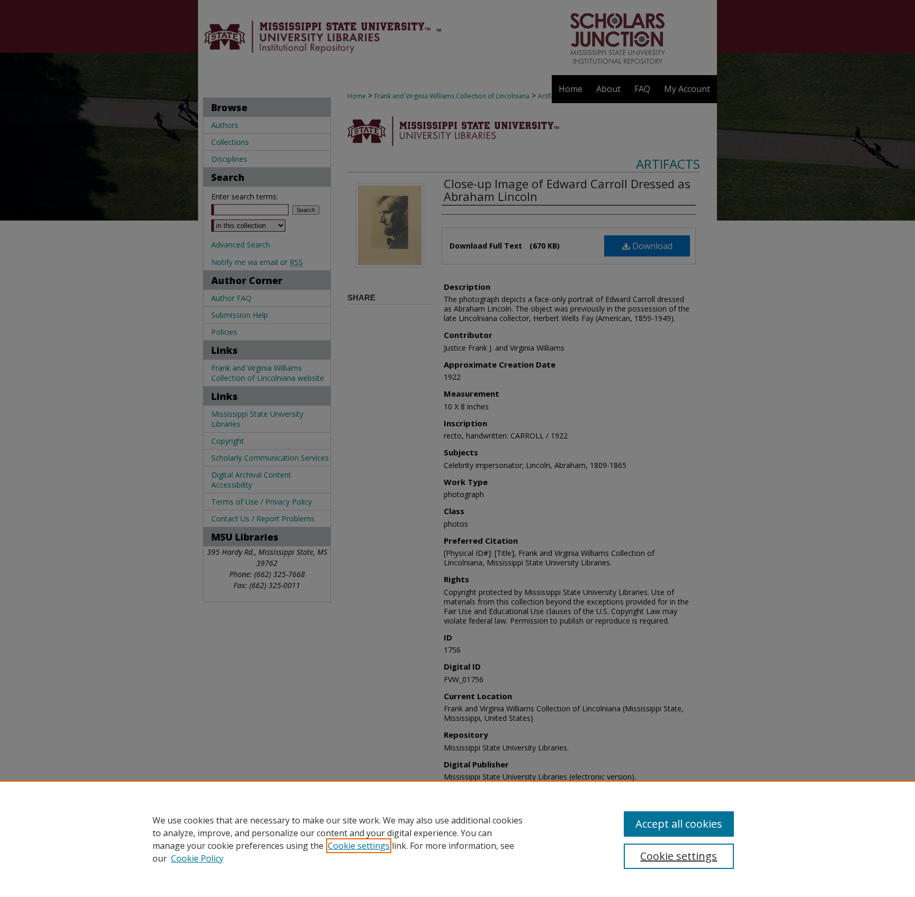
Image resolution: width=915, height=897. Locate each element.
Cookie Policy (197, 858)
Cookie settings (359, 846)
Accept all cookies (678, 824)
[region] (457, 839)
